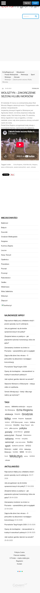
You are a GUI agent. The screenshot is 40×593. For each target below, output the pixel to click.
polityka (23, 428)
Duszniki (4, 232)
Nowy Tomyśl (6, 255)
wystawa (32, 456)
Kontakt (19, 564)
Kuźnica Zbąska (7, 246)
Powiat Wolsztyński (11, 74)
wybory (26, 456)
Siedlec (3, 282)
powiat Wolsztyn (18, 431)
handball (14, 418)
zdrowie (33, 167)
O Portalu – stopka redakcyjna (19, 558)
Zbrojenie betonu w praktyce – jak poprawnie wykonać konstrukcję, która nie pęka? (19, 339)
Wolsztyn (8, 77)
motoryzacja (8, 425)
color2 (19, 571)
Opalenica (4, 259)
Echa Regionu (18, 164)
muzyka (16, 425)
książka (26, 422)
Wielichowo (5, 287)
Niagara (34, 164)
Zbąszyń (4, 300)
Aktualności (20, 72)
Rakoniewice (5, 278)
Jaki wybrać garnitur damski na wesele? (19, 379)
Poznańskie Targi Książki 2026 (15, 367)
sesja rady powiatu (20, 442)
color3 (20, 571)
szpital (15, 449)
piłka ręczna (13, 428)
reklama (9, 438)
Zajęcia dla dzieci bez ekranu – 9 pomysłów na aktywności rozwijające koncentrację (17, 359)
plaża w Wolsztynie (7, 167)
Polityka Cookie (19, 552)
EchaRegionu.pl (8, 72)
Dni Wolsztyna (10, 410)
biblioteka (7, 406)
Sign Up (27, 3)
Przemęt (4, 273)
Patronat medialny (19, 555)
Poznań (4, 269)
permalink (35, 88)
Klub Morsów (27, 164)
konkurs (7, 422)
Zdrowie (17, 77)
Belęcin (3, 227)
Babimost (4, 223)
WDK (22, 452)
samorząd (9, 442)
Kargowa (4, 241)
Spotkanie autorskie (18, 446)
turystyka (15, 452)
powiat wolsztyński (20, 167)
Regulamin (19, 561)
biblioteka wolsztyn (18, 406)
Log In (35, 3)
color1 (17, 571)
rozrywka (25, 438)
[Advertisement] (20, 40)
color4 (22, 571)
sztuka (21, 449)
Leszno (3, 250)
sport (28, 167)
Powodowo (5, 264)
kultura (32, 422)
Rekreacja (24, 74)
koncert (28, 418)
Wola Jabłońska (7, 291)
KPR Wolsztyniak (17, 422)
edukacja (9, 414)
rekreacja (17, 438)
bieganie (29, 406)
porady (8, 432)
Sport (33, 74)
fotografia (17, 414)
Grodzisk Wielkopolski (9, 237)
